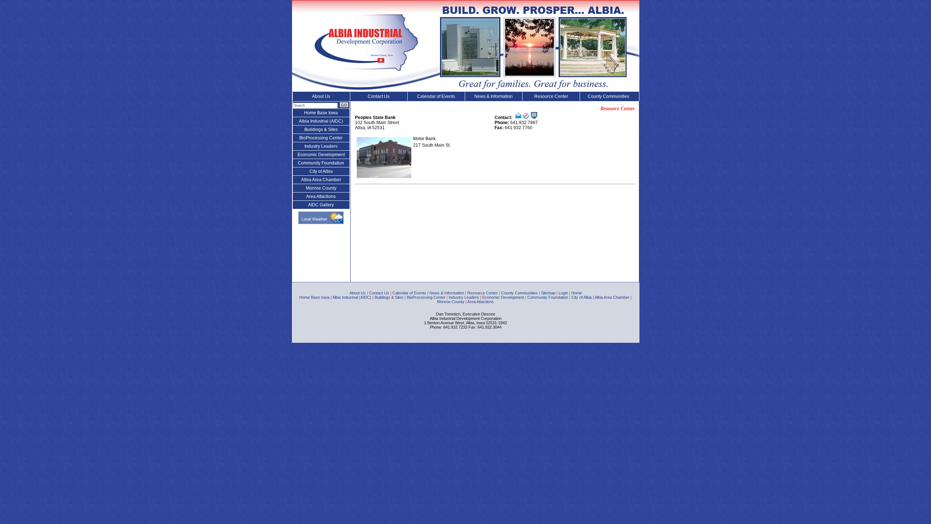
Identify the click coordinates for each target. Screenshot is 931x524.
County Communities (608, 96)
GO (344, 105)
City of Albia (321, 171)
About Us (321, 96)
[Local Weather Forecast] (321, 223)
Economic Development (321, 154)
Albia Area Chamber (321, 179)
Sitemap (548, 293)
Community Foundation (321, 163)
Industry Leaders (320, 146)
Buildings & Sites (321, 129)
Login (563, 293)
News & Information (493, 96)
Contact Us (378, 96)
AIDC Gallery (321, 204)
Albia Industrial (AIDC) (321, 121)
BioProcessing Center (321, 137)
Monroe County (321, 188)
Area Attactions (321, 196)
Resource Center (551, 96)
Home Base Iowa (321, 112)
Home (576, 293)
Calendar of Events (436, 96)
